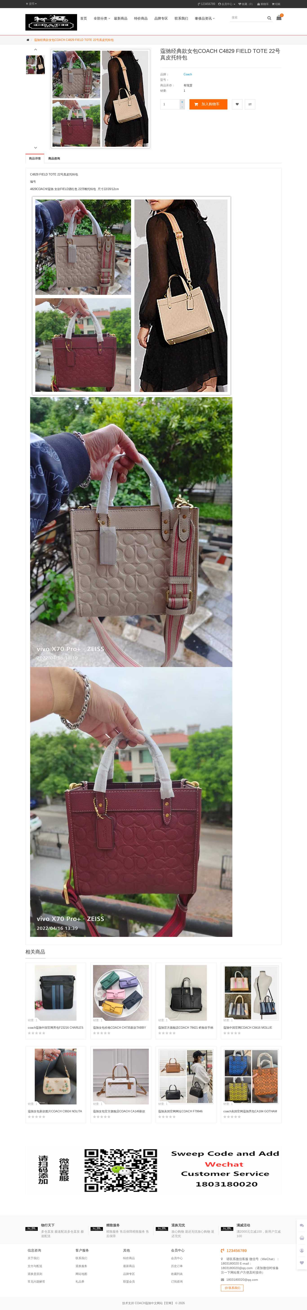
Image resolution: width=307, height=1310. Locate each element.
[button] (35, 49)
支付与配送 (35, 1266)
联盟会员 (129, 1281)
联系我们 (181, 18)
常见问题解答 (36, 1281)
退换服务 (81, 1266)
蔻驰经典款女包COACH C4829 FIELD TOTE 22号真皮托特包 (74, 40)
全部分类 (100, 18)
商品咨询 (54, 158)
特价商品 (141, 18)
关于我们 (33, 1258)
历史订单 (177, 1266)
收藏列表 (177, 1274)
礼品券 (80, 1281)
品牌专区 (161, 18)
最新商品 (120, 18)
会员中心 (177, 1258)
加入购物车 (211, 104)
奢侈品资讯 (203, 18)
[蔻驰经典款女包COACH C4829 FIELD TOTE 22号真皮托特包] (35, 65)
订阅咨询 (177, 1281)
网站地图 (81, 1274)
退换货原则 (35, 1274)
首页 (83, 18)
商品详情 (35, 158)
